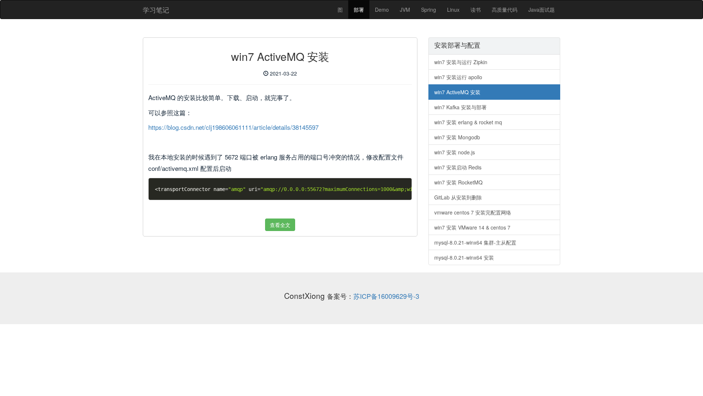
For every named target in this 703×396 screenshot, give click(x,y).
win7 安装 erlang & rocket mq (468, 122)
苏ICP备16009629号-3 (386, 296)
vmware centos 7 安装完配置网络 (472, 212)
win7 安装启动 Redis (457, 167)
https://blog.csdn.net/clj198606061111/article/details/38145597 (233, 127)
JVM (405, 9)
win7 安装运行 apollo (458, 77)
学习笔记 (156, 9)
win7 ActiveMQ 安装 (457, 92)
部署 (359, 9)
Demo (382, 9)
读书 (475, 9)
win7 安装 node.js (454, 152)
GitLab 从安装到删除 (458, 197)
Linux (453, 9)
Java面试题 (541, 9)
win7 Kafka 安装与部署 (460, 107)
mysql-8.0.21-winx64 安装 (464, 257)
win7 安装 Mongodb (457, 137)
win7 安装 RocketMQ (458, 182)
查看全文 (280, 224)
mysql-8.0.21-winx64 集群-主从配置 (475, 242)
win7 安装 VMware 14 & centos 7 (472, 227)
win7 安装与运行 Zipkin (460, 62)
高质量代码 (504, 9)
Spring (428, 9)
